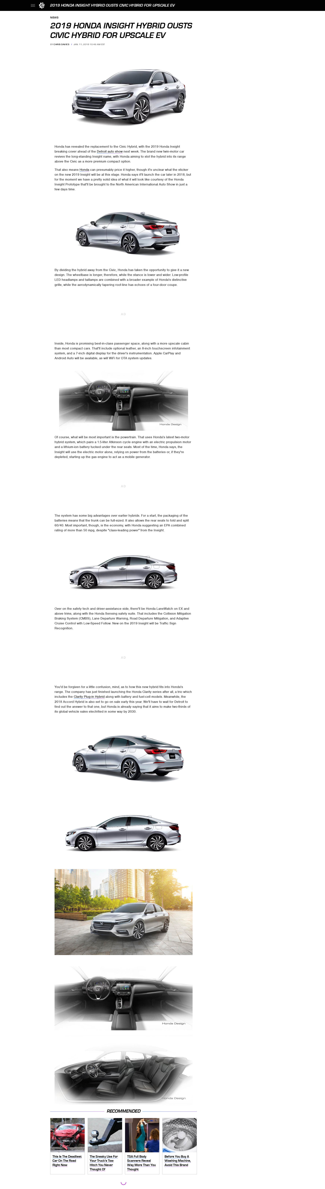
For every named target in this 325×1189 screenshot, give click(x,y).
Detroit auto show (110, 151)
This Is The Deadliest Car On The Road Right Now (67, 1161)
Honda (84, 170)
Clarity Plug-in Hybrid (89, 697)
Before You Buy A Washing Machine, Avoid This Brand (178, 1161)
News (54, 18)
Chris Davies (61, 44)
